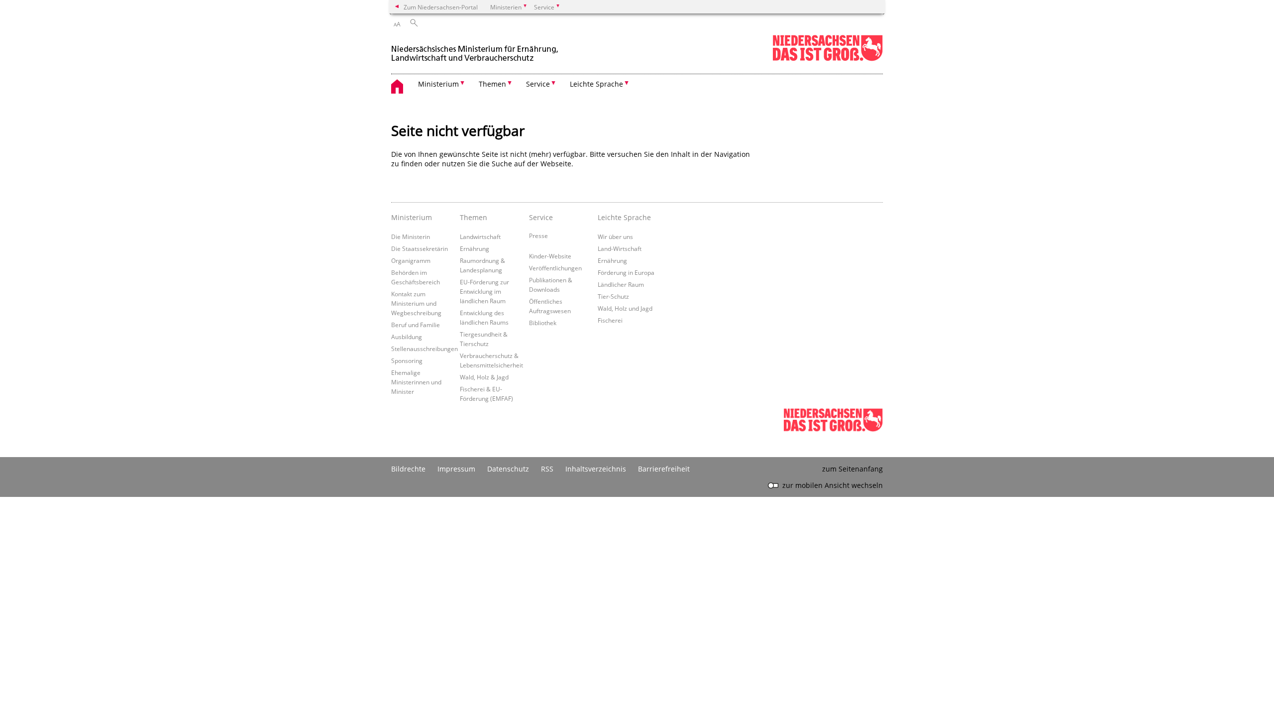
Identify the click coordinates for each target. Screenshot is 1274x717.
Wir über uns (615, 236)
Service (541, 217)
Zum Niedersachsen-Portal (441, 7)
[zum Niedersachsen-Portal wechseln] (827, 59)
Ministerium (411, 217)
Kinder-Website (550, 256)
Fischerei (610, 320)
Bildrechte (408, 469)
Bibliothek (542, 323)
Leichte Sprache (624, 217)
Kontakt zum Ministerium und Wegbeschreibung (416, 303)
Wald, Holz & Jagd (484, 377)
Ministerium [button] (438, 84)
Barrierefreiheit (664, 469)
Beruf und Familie (415, 325)
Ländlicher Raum (621, 284)
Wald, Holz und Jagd (625, 308)
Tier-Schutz (613, 296)
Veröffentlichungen (555, 268)
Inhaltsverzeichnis (595, 469)
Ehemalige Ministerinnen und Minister (416, 381)
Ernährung (474, 248)
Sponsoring (407, 360)
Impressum (456, 469)
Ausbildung (406, 337)
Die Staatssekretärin (419, 248)
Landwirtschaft (480, 236)
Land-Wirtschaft (619, 248)
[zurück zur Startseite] (475, 49)
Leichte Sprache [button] (596, 84)
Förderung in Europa (626, 272)
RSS (547, 469)
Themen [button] (492, 84)
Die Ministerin (410, 236)
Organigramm (410, 260)
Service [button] (538, 84)
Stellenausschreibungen (424, 349)
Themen (473, 217)
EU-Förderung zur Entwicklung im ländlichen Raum (484, 291)
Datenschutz (508, 469)
